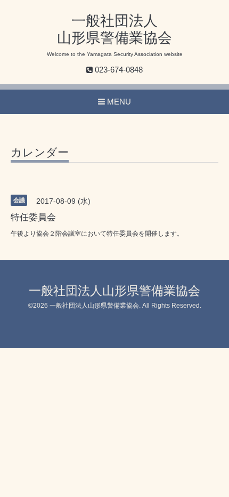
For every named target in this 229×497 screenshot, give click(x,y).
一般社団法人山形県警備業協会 (114, 291)
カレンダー (40, 152)
